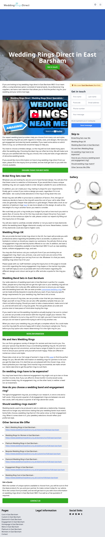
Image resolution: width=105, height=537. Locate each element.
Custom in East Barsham (11, 517)
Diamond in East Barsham (12, 519)
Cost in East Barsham (10, 514)
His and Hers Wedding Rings (82, 148)
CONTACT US (35, 501)
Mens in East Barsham (10, 527)
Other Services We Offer (80, 167)
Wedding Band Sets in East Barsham (85, 145)
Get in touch (52, 67)
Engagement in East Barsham (13, 522)
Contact (5, 534)
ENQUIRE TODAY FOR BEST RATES (35, 170)
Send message (86, 125)
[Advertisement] (52, 24)
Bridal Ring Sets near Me (80, 138)
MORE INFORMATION (35, 334)
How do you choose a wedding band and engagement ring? (85, 159)
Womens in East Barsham (11, 532)
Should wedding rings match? (82, 164)
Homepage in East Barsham (12, 524)
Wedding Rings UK (78, 141)
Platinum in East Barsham (12, 529)
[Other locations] (95, 4)
